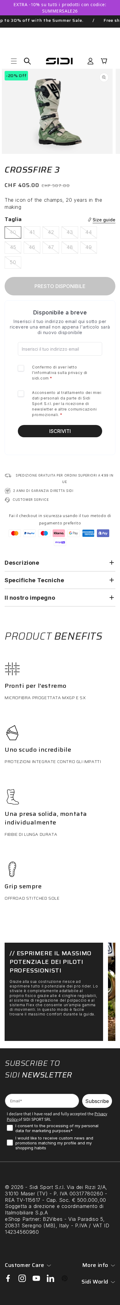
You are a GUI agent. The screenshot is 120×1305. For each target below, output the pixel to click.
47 (53, 249)
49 (91, 249)
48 (72, 249)
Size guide (104, 219)
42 (53, 234)
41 (34, 234)
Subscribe (97, 1101)
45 (15, 249)
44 (91, 234)
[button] (14, 61)
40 (15, 234)
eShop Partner (22, 1219)
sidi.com (40, 378)
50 (15, 264)
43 (72, 234)
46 (34, 249)
